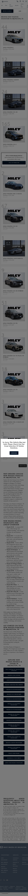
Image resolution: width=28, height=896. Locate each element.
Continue (14, 453)
